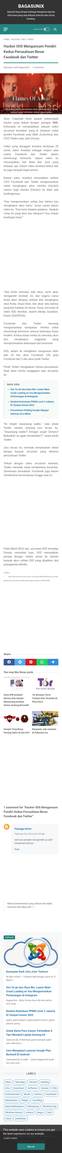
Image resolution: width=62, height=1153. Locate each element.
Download (18, 1088)
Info (7, 1088)
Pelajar (24, 1100)
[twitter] (20, 662)
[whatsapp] (42, 662)
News (8, 1082)
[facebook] (9, 662)
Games (44, 1088)
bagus (40, 1112)
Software (32, 1088)
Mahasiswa (11, 1100)
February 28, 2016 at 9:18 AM (29, 834)
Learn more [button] (10, 1138)
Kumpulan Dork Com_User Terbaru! (27, 971)
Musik (27, 1094)
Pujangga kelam (22, 828)
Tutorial (33, 1082)
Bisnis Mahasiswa (14, 1106)
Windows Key (50, 1106)
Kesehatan (51, 1094)
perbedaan (20, 1118)
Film (54, 1088)
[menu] (8, 29)
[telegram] (52, 662)
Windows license (13, 1112)
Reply (17, 849)
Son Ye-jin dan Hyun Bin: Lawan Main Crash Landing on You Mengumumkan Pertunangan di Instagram (30, 393)
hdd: (49, 1112)
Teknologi (20, 1082)
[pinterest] (30, 662)
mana (8, 1118)
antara (29, 1112)
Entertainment (12, 1094)
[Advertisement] (31, 254)
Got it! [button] (31, 1146)
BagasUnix (31, 6)
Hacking (45, 1082)
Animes (38, 1094)
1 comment (38, 67)
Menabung (33, 1106)
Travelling (37, 1100)
